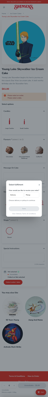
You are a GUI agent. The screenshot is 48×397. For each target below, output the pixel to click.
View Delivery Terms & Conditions (24, 214)
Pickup (28, 195)
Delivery (13, 195)
